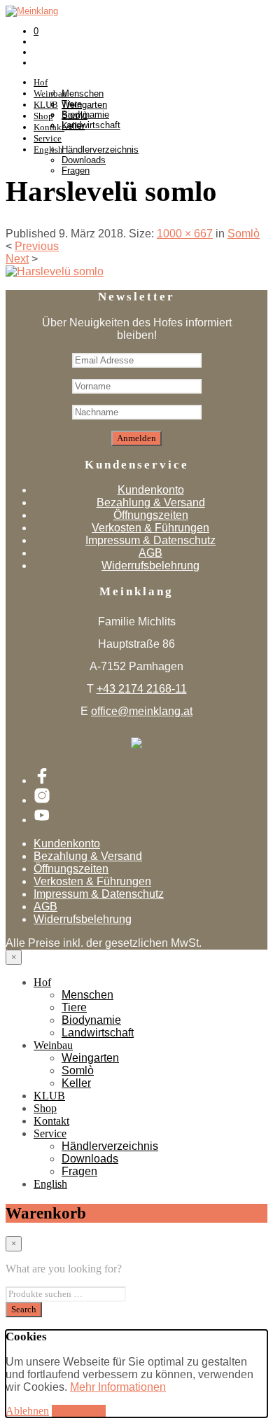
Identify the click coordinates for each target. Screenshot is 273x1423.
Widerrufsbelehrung (151, 565)
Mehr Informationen (118, 1387)
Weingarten (84, 104)
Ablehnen (27, 1411)
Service (48, 138)
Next (17, 259)
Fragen (76, 170)
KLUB (49, 1096)
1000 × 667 (185, 234)
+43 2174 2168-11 (142, 689)
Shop (45, 1108)
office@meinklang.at (141, 711)
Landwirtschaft (98, 1033)
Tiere (74, 1007)
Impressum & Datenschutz (150, 540)
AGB (150, 553)
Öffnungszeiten (150, 515)
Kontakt (51, 1121)
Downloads (84, 160)
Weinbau (53, 1045)
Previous (37, 246)
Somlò (75, 115)
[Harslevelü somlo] (55, 271)
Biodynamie (91, 1020)
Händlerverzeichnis (100, 149)
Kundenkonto (151, 490)
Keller (73, 125)
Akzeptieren (79, 1411)
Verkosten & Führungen (150, 528)
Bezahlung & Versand (151, 502)
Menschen (83, 93)
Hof (41, 82)
